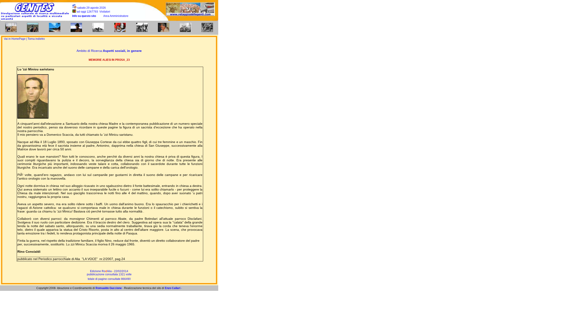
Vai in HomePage (15, 38)
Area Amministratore (115, 16)
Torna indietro (36, 38)
